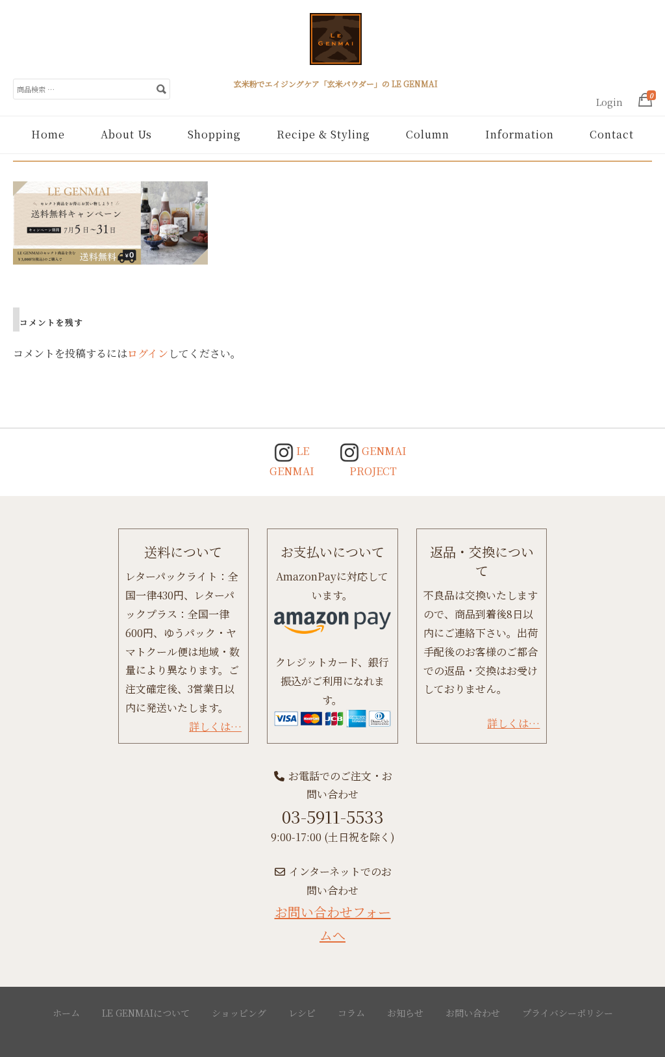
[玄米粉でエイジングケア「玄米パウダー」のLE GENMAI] (336, 44)
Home (48, 134)
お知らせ (405, 1012)
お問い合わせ (472, 1012)
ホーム (66, 1012)
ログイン (147, 353)
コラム (351, 1012)
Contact (612, 134)
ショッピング (239, 1012)
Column (427, 134)
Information (519, 134)
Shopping (214, 134)
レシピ (302, 1012)
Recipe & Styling (323, 134)
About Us (126, 134)
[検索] (161, 88)
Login (609, 102)
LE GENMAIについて (146, 1012)
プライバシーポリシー (567, 1012)
